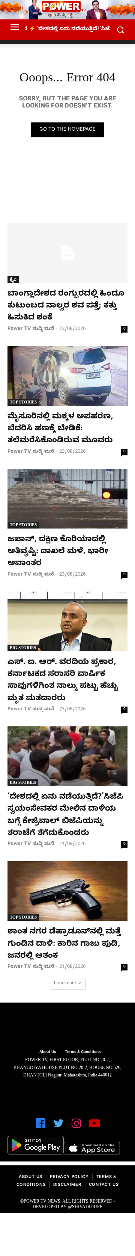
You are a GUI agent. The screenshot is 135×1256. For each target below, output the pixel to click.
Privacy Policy (69, 1177)
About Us (30, 1177)
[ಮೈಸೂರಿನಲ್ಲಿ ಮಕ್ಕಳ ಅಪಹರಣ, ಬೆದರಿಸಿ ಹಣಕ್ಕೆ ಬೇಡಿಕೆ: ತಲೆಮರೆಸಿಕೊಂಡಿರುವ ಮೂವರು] (68, 376)
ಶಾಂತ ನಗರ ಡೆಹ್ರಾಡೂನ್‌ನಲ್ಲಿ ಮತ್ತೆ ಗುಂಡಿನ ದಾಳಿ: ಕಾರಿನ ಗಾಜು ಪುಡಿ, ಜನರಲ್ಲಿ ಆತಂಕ (64, 944)
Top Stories (23, 402)
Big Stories (23, 647)
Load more (65, 984)
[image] (67, 1026)
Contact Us (104, 1185)
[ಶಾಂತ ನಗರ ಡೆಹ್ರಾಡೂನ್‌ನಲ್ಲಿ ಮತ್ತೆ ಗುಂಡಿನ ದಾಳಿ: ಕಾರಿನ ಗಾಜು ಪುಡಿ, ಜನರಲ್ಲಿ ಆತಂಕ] (68, 891)
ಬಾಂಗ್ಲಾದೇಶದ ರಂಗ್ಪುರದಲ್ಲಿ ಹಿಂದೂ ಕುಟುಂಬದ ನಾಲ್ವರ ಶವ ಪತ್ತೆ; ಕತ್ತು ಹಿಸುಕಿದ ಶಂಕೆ (66, 306)
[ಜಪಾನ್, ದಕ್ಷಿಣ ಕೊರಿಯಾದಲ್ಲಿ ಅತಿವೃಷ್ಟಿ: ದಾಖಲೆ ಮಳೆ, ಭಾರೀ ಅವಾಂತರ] (68, 499)
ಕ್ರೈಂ (13, 279)
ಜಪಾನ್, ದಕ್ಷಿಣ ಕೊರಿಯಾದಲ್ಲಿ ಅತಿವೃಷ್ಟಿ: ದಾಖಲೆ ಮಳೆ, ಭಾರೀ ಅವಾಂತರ (58, 552)
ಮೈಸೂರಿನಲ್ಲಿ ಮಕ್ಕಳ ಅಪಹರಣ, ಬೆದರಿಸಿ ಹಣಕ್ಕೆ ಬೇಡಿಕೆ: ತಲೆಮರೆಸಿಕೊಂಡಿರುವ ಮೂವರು (60, 429)
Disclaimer (67, 1185)
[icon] (41, 1126)
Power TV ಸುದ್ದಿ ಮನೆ (31, 329)
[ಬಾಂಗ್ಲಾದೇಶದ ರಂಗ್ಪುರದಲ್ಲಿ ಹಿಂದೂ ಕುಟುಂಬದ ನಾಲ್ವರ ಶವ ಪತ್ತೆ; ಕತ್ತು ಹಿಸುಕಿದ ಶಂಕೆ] (68, 253)
